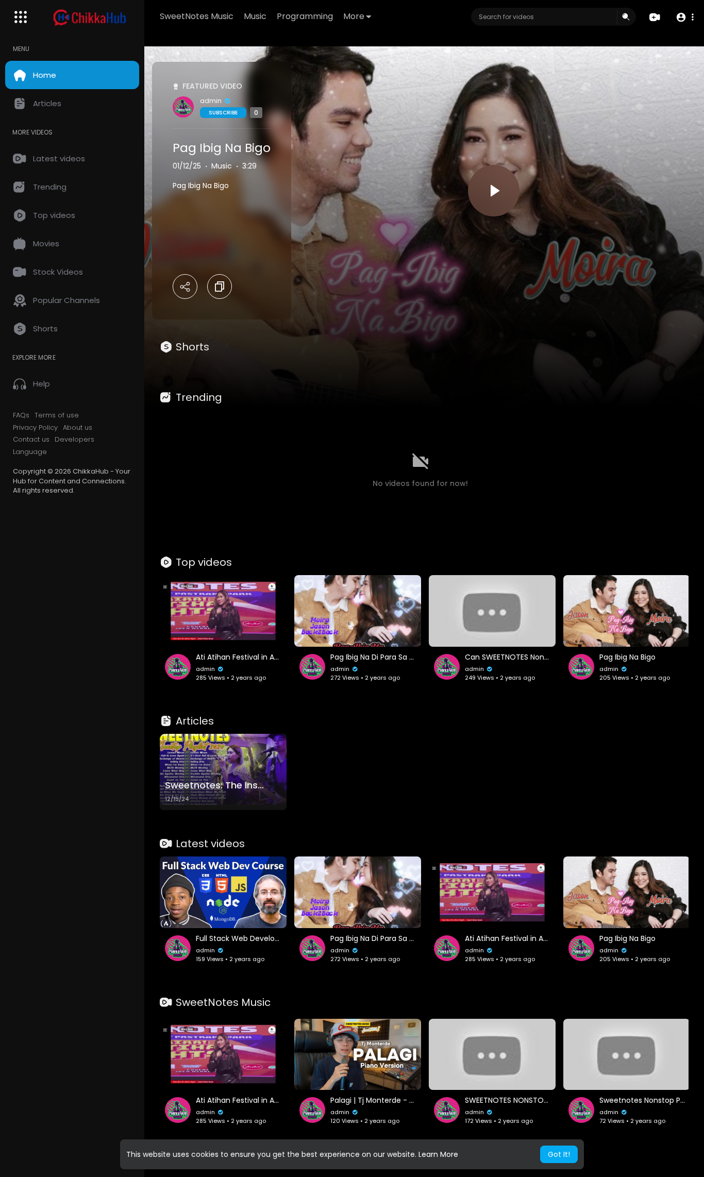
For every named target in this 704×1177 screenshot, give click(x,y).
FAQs (21, 415)
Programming (305, 16)
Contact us (31, 439)
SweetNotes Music (196, 16)
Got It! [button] (559, 1154)
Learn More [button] (438, 1154)
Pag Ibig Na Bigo (222, 148)
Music (255, 16)
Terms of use (57, 415)
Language (30, 452)
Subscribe (223, 112)
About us (77, 427)
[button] (684, 17)
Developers (74, 439)
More (353, 16)
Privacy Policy (35, 427)
